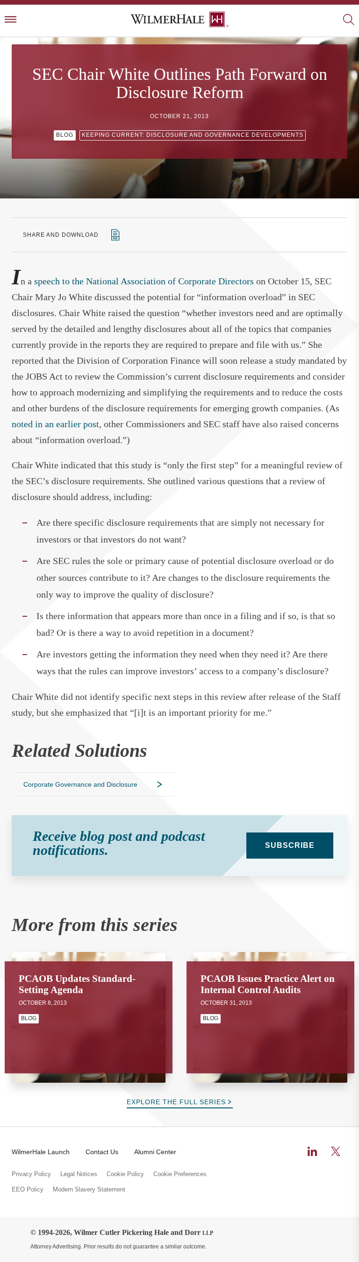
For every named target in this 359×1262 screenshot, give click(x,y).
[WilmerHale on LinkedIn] (312, 1151)
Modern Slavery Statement (89, 1189)
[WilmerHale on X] (335, 1151)
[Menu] (10, 20)
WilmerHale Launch (41, 1152)
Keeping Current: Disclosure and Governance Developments (192, 135)
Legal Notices (78, 1174)
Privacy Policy (31, 1174)
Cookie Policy (125, 1174)
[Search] (348, 20)
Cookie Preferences (180, 1174)
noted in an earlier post (55, 424)
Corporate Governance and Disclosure (80, 784)
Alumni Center (155, 1152)
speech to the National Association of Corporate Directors (144, 281)
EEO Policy (27, 1189)
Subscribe (290, 845)
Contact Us (102, 1152)
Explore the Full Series (176, 1102)
